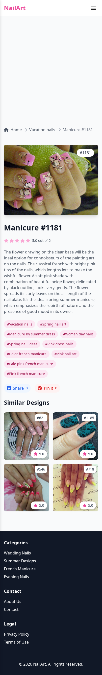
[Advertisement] (51, 69)
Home (16, 129)
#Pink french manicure (26, 373)
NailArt (15, 8)
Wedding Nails (17, 553)
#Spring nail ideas (22, 344)
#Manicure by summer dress (31, 334)
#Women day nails (78, 334)
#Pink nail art (65, 353)
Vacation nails (42, 129)
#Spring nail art (53, 324)
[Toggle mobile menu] (93, 8)
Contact (11, 609)
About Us (12, 601)
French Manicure (20, 569)
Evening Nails (16, 576)
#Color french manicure (27, 353)
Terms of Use (16, 642)
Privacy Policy (16, 634)
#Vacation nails (19, 324)
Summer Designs (20, 561)
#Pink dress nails (59, 344)
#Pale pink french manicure (30, 363)
